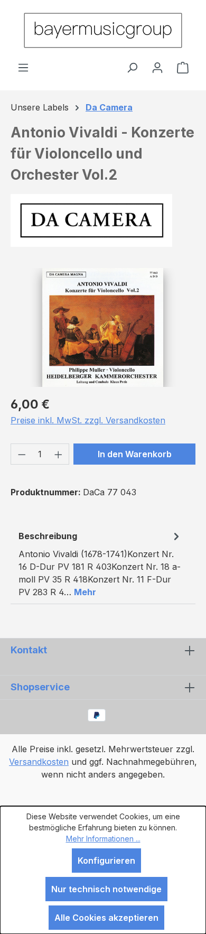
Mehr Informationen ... (103, 838)
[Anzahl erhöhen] (59, 454)
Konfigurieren (106, 860)
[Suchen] (132, 67)
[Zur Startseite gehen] (103, 30)
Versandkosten (39, 761)
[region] (103, 327)
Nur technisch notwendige (106, 889)
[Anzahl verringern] (22, 454)
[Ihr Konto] (157, 67)
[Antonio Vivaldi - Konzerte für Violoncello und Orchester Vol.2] (102, 327)
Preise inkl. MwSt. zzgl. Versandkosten (88, 420)
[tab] (100, 563)
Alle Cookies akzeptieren (106, 917)
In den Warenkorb (135, 454)
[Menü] (23, 67)
